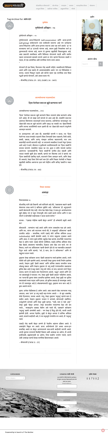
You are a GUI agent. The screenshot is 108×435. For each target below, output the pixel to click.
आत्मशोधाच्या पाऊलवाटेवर (45, 97)
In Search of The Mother (24, 432)
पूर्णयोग (45, 22)
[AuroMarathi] (14, 5)
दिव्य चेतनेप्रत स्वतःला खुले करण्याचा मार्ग (45, 103)
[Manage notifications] (103, 430)
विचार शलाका (45, 187)
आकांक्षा (45, 192)
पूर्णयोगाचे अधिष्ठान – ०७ (45, 28)
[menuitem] (43, 5)
